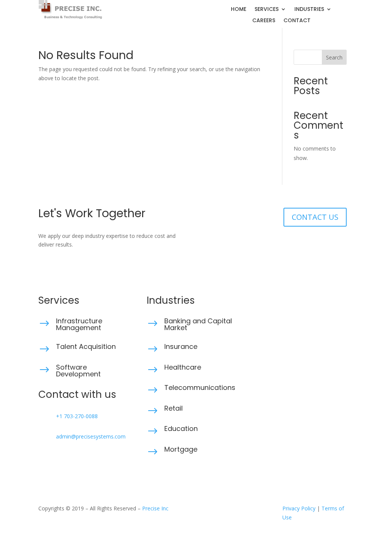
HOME (238, 9)
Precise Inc (155, 508)
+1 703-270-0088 (77, 416)
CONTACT (297, 21)
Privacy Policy (298, 508)
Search (334, 57)
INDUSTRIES (309, 9)
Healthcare (182, 367)
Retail (173, 408)
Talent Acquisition (86, 346)
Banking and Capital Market (198, 324)
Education (181, 428)
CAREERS (263, 21)
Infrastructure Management (79, 324)
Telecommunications (199, 387)
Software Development (78, 370)
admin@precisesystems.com (91, 436)
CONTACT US (315, 217)
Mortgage (180, 449)
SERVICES (267, 9)
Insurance (180, 346)
